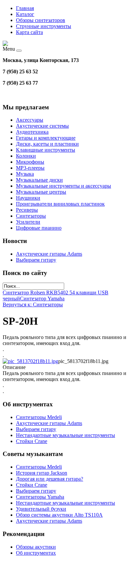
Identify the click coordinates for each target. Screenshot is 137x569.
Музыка (25, 174)
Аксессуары (29, 120)
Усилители (28, 222)
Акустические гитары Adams (49, 254)
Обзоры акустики (36, 547)
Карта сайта (29, 32)
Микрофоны (30, 162)
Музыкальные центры (41, 192)
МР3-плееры (30, 168)
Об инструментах (36, 553)
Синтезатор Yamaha (42, 298)
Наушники (28, 198)
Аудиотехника (32, 132)
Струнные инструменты (43, 26)
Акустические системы (42, 126)
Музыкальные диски (39, 180)
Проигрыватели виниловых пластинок (60, 204)
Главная (25, 8)
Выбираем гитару (36, 260)
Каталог (25, 14)
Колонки (26, 156)
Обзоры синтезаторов (40, 20)
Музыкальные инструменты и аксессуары (63, 186)
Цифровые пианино (39, 228)
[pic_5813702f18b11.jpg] (30, 361)
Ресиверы (27, 210)
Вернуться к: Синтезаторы (33, 304)
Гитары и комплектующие (45, 138)
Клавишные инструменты (45, 150)
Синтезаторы (31, 216)
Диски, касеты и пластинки (47, 144)
